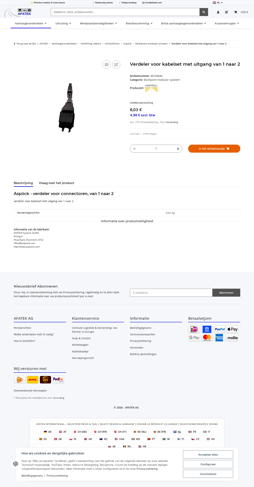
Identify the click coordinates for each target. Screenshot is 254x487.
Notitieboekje (80, 351)
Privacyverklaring (147, 468)
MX (138, 438)
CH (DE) (82, 431)
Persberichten (22, 328)
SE (168, 438)
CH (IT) (122, 431)
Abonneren (226, 292)
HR (144, 446)
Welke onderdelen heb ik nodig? (34, 334)
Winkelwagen (80, 345)
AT (65, 431)
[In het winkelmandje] (17, 55)
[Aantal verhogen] (178, 148)
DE (50, 431)
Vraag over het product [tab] (56, 183)
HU (213, 438)
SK (114, 446)
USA (121, 438)
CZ (197, 438)
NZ (105, 438)
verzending (58, 397)
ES (45, 438)
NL (179, 431)
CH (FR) (102, 431)
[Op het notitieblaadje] (116, 64)
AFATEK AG (132, 407)
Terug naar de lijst (26, 43)
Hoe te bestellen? (24, 341)
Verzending (172, 122)
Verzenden (136, 347)
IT (209, 431)
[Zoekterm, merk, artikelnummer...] (204, 12)
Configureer (208, 464)
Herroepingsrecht (83, 358)
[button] (218, 12)
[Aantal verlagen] (134, 148)
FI (183, 438)
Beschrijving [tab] (23, 183)
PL (75, 438)
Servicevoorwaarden (142, 334)
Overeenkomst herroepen (30, 390)
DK (60, 438)
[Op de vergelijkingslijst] (106, 64)
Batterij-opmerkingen (143, 354)
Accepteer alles (208, 454)
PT (153, 438)
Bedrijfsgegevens (32, 475)
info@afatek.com (153, 2)
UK (90, 438)
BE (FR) (161, 431)
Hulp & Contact (81, 338)
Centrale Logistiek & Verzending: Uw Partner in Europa (94, 329)
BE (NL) (142, 431)
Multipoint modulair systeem (162, 80)
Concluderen (208, 473)
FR (194, 431)
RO (129, 446)
